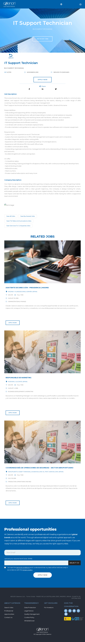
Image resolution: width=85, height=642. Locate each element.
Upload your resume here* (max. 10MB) (18, 559)
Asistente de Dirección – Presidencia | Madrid (27, 288)
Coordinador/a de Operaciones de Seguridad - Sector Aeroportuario (39, 468)
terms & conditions (23, 567)
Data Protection (30, 607)
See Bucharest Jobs (27, 216)
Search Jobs (8, 607)
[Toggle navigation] (80, 4)
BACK (11, 58)
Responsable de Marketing (18, 378)
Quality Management (32, 614)
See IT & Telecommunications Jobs (18, 221)
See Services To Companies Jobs (18, 226)
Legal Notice (28, 611)
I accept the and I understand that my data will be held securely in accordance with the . (37, 569)
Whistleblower (29, 621)
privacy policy (27, 570)
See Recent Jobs (42, 39)
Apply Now (13, 322)
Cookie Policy (29, 617)
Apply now (42, 79)
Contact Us (8, 617)
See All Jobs (10, 216)
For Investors (48, 607)
